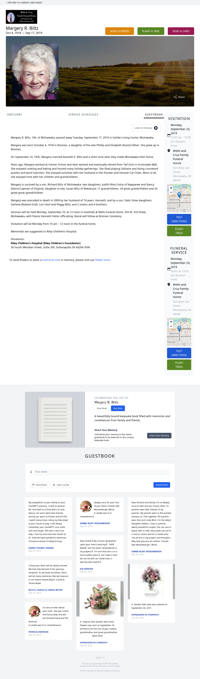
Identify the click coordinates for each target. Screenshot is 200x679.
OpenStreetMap (103, 670)
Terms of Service (108, 666)
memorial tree (51, 260)
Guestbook (154, 114)
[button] (179, 195)
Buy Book (117, 408)
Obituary (14, 114)
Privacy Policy (91, 666)
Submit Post (162, 484)
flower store (102, 260)
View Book (102, 408)
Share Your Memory (159, 435)
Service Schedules (83, 114)
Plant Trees (179, 231)
